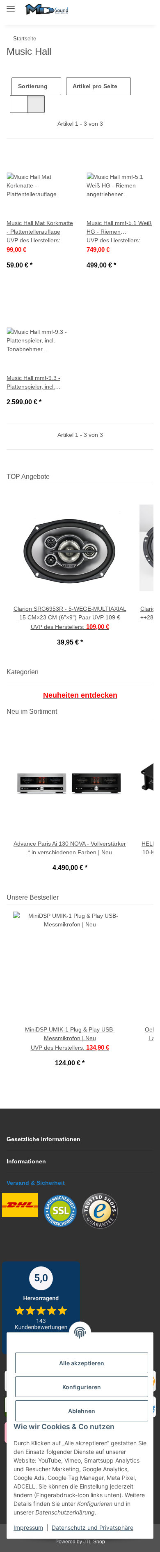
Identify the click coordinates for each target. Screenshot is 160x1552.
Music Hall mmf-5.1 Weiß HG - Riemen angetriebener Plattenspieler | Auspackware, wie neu (119, 228)
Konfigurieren (81, 1386)
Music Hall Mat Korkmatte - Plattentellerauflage (40, 227)
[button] (109, 9)
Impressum (28, 1527)
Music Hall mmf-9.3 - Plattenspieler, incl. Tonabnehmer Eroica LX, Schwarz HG (39, 383)
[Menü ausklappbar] (11, 5)
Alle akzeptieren (81, 1363)
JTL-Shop (94, 1542)
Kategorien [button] (23, 671)
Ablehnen (81, 1410)
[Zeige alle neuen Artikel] (151, 711)
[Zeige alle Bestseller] (151, 897)
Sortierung (33, 86)
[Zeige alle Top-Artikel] (151, 477)
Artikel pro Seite (95, 86)
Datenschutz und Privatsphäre (92, 1527)
